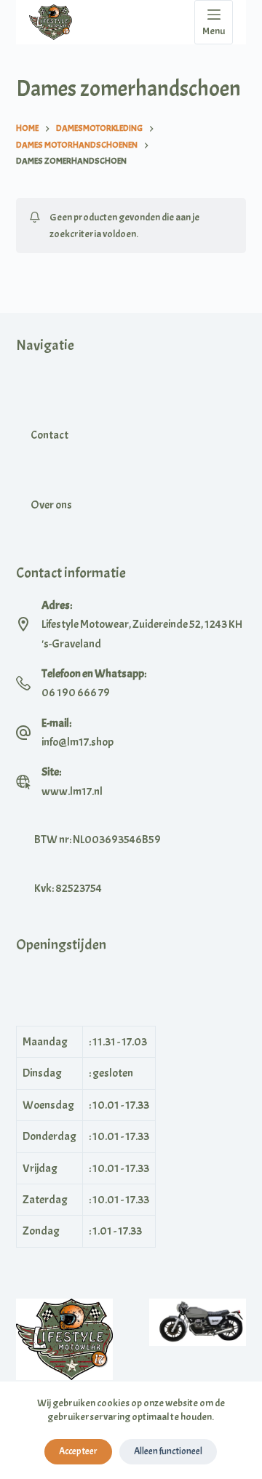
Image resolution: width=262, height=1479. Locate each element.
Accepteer (78, 1451)
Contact (49, 435)
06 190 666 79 (75, 692)
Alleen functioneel (168, 1451)
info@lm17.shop (77, 742)
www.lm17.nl (72, 791)
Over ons (51, 505)
